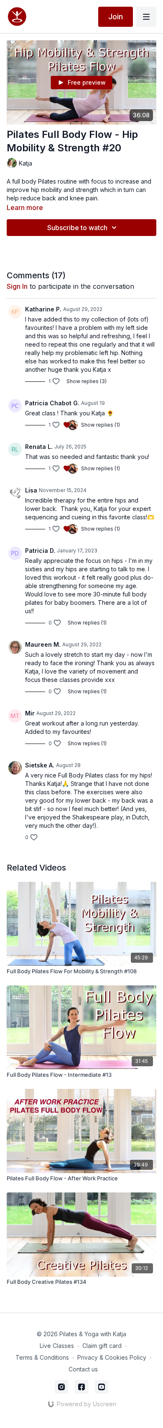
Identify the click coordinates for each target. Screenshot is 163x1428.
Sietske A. (39, 765)
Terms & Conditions (42, 1357)
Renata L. (39, 446)
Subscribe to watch (77, 227)
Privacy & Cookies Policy (111, 1357)
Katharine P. (43, 309)
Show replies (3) (86, 381)
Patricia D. (40, 550)
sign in (17, 286)
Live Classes (57, 1345)
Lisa (31, 490)
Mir (30, 713)
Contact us (83, 1369)
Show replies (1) (100, 425)
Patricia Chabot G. (52, 403)
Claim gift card (102, 1345)
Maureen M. (43, 644)
